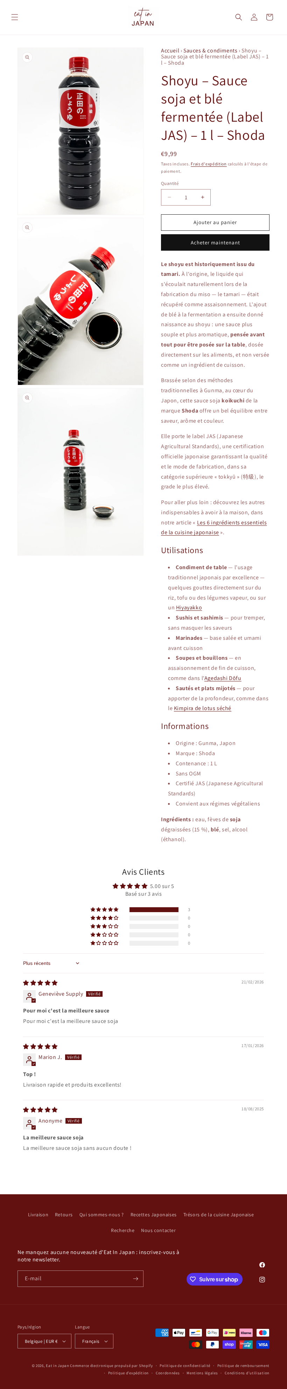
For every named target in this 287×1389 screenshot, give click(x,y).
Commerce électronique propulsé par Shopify (111, 1365)
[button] (14, 17)
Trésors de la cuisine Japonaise (218, 1214)
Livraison (38, 1214)
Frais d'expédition (209, 163)
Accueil (171, 50)
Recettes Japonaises (154, 1214)
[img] (40, 983)
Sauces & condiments (211, 50)
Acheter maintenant (215, 242)
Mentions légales (202, 1372)
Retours (64, 1214)
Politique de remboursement (243, 1365)
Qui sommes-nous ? (101, 1214)
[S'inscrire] (135, 1278)
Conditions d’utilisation (247, 1372)
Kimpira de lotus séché (202, 708)
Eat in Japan (57, 1365)
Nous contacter (158, 1230)
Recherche (122, 1230)
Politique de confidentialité (185, 1365)
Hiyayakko (189, 607)
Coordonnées (168, 1372)
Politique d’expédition (128, 1372)
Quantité (169, 183)
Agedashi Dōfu (222, 678)
